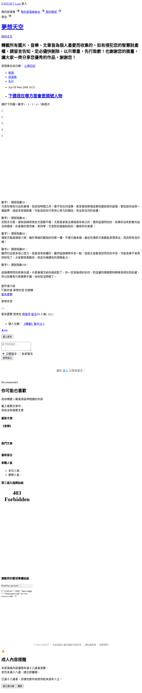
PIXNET (45, 644)
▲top (4, 330)
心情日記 (29, 65)
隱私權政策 (90, 644)
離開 (20, 686)
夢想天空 (12, 27)
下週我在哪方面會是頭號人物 (35, 96)
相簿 (11, 72)
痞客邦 (26, 314)
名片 (11, 81)
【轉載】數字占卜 (34, 323)
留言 (34, 314)
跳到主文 (6, 36)
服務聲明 (103, 644)
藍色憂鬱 (6, 294)
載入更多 (7, 336)
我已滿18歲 (8, 686)
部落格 (12, 77)
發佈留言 (7, 358)
